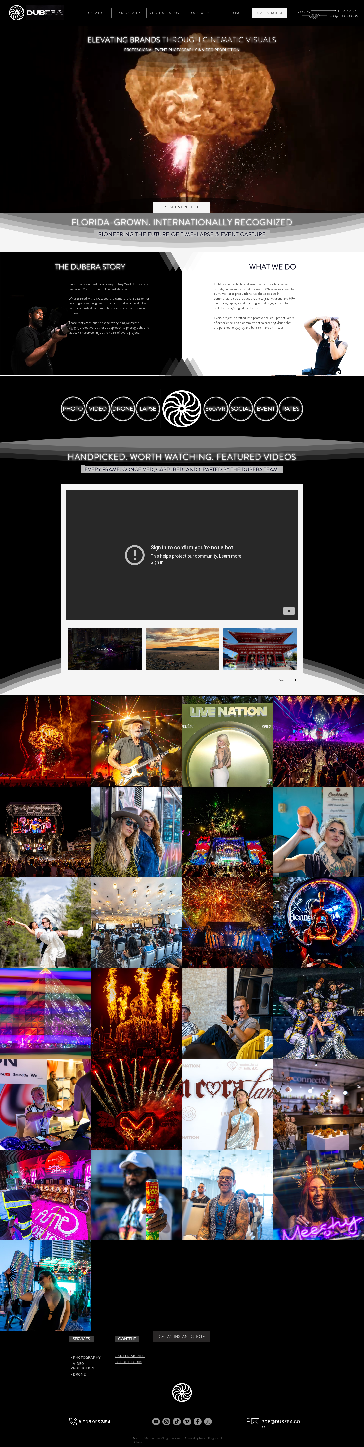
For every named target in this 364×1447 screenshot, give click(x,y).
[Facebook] (198, 1421)
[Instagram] (166, 1421)
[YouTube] (156, 1421)
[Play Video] (182, 649)
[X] (208, 1421)
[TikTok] (177, 1421)
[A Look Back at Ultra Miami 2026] (182, 555)
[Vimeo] (187, 1421)
